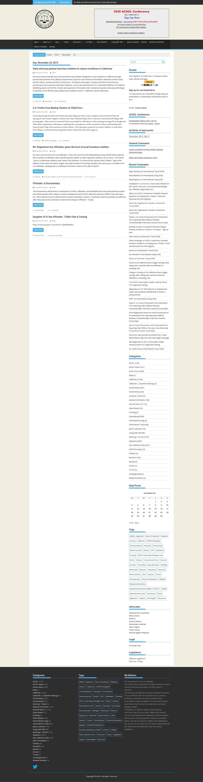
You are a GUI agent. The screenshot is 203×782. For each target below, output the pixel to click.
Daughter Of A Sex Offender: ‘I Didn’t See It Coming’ (60, 216)
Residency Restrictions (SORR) (140, 589)
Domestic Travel (135, 396)
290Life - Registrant (136, 536)
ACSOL (131, 363)
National (37, 141)
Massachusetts (153, 565)
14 (150, 508)
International (134, 416)
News (36, 42)
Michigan (164, 565)
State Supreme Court (137, 594)
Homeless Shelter (50, 177)
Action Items (134, 371)
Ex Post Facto (157, 546)
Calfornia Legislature (137, 658)
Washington (151, 598)
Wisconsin (162, 598)
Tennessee (151, 594)
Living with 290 (116, 42)
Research (133, 457)
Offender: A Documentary (46, 183)
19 (138, 512)
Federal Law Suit (135, 550)
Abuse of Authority (152, 536)
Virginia (142, 598)
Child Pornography (50, 141)
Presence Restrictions (149, 579)
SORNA (164, 589)
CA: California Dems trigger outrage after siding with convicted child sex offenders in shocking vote (149, 265)
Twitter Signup (141, 107)
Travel (65, 42)
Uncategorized (135, 474)
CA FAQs (89, 42)
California (38, 101)
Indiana (139, 560)
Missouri (143, 570)
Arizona (132, 541)
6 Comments (91, 177)
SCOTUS (156, 589)
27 (144, 516)
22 (155, 512)
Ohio (144, 574)
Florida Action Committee (139, 613)
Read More (38, 96)
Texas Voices (134, 630)
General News (39, 210)
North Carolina (62, 177)
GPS (152, 550)
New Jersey (152, 570)
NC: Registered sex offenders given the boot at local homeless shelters (71, 147)
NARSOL (132, 618)
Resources (77, 42)
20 (144, 512)
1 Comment (65, 141)
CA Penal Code (135, 645)
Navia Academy (135, 621)
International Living (136, 420)
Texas (159, 594)
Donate (52, 47)
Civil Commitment (136, 546)
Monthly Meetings (114, 21)
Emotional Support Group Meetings (131, 24)
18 (132, 512)
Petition (132, 453)
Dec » (137, 523)
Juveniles (133, 565)
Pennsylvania (134, 579)
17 (167, 508)
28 (150, 516)
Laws (57, 42)
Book (131, 375)
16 (161, 508)
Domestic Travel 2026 (151, 236)
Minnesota (133, 570)
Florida (146, 550)
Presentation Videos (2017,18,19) (143, 120)
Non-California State (137, 445)
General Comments (156, 42)
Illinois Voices (134, 615)
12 (138, 508)
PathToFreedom (135, 449)
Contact (144, 42)
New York (161, 570)
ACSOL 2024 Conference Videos (131, 33)
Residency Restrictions (75, 177)
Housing (132, 412)
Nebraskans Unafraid (137, 624)
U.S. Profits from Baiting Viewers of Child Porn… (58, 107)
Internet (163, 560)
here (145, 79)
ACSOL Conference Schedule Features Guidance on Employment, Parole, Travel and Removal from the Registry (148, 196)
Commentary (134, 387)
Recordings (128, 21)
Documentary (134, 392)
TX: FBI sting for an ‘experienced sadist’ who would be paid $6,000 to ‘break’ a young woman (148, 292)
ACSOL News (134, 367)
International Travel (137, 424)
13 (144, 508)
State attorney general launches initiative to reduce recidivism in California (72, 68)
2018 (151, 123)
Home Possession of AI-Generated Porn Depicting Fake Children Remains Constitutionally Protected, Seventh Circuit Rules (148, 220)
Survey (132, 465)
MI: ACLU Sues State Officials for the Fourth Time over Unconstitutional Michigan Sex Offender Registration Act (149, 186)
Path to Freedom (40, 47)
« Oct (131, 523)
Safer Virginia (134, 627)
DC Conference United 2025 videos (131, 27)
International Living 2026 (153, 175)
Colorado (147, 546)
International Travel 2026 (154, 171)
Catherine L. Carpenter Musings (141, 383)
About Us (46, 42)
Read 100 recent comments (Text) (143, 157)
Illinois (132, 560)
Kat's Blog (142, 565)
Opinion (151, 574)
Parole (158, 574)
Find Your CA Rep (136, 661)
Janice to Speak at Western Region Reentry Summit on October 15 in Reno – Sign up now (148, 229)
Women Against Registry (139, 632)
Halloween (160, 550)
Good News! (134, 408)
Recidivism (48, 101)
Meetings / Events (136, 437)
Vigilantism (133, 598)
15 (155, 508)
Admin (54, 73)
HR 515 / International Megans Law (150, 555)
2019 (157, 123)
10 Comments (61, 101)
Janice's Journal (133, 42)
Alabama (164, 536)
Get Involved (101, 42)
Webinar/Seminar (136, 478)
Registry (162, 579)
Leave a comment (56, 235)
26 (138, 516)
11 (132, 508)
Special (132, 461)
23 (161, 512)
